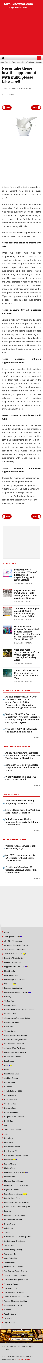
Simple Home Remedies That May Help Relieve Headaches (22, 811)
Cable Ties (8, 1027)
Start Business (9, 1262)
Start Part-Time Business (13, 1267)
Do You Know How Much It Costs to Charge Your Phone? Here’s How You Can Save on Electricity (22, 756)
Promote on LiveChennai (13, 1194)
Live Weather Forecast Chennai (16, 1155)
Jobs (6, 1125)
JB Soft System (23, 1359)
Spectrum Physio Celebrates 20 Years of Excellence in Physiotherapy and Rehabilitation (25, 575)
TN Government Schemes (14, 1292)
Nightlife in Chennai (11, 1190)
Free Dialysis (9, 1061)
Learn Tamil (8, 1160)
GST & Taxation (10, 1104)
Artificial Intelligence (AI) (13, 954)
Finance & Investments (12, 1057)
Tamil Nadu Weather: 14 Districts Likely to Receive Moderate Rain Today (26, 674)
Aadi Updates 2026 (11, 937)
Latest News (9, 1138)
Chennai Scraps (10, 1031)
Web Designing (10, 1314)
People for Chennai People (14, 1215)
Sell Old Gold (9, 1245)
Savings (7, 1232)
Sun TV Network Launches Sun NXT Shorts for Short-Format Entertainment (20, 858)
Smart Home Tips (10, 1254)
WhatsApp (8, 1318)
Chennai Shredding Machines (15, 1040)
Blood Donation (10, 971)
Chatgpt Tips (9, 1001)
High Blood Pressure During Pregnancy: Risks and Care (19, 802)
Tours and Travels (11, 1284)
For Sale (7, 1070)
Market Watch (9, 1168)
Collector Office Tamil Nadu (14, 1048)
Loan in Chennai (10, 1164)
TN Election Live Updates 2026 (16, 1280)
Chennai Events (10, 1005)
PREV (8, 107)
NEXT (35, 107)
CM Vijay (7, 997)
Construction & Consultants (14, 1044)
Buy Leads (8, 984)
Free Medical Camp (11, 1074)
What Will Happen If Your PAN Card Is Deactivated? (20, 778)
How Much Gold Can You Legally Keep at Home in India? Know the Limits (22, 768)
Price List (7, 1211)
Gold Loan (8, 1087)
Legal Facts (8, 1142)
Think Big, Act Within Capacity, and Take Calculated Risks (21, 730)
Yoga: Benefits (9, 1322)
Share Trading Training (13, 1250)
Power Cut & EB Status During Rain (17, 1207)
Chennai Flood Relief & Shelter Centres (19, 1009)
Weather (7, 1310)
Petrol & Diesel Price (12, 1198)
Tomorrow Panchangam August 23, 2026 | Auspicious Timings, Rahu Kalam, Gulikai (26, 612)
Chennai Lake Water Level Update (17, 1018)
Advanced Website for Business (16, 945)
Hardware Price (10, 1108)
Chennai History (10, 1014)
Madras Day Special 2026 (14, 1172)
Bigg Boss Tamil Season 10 (14, 967)
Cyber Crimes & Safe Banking (15, 1035)
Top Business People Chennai (15, 1271)
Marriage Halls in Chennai (14, 1181)
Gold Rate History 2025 (13, 1091)
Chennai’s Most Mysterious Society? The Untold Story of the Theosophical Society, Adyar (26, 655)
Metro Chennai (9, 1177)
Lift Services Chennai (12, 1147)
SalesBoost (8, 1228)
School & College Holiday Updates (17, 1237)
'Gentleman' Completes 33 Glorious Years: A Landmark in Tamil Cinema (21, 870)
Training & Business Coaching (15, 1301)
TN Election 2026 (10, 1288)
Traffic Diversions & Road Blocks (16, 1297)
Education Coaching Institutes (15, 1052)
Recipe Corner (9, 1224)
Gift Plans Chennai (11, 1078)
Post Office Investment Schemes (16, 1202)
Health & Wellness (11, 1112)
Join (6, 1134)
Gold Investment (10, 1082)
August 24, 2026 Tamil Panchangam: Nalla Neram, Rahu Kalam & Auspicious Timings (25, 594)
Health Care (8, 1121)
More (36, 738)
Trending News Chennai (13, 1305)
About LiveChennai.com (13, 941)
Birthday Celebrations (12, 962)
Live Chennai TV (10, 1151)
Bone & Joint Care (11, 975)
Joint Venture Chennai (12, 1130)
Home (6, 932)
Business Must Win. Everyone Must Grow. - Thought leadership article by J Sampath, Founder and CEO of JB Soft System (22, 718)
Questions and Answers (13, 1220)
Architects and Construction (14, 949)
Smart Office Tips (10, 1258)
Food (6, 1065)
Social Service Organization (14, 1241)
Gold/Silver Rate (10, 1100)
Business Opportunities (13, 988)
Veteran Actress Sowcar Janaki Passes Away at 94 (20, 847)
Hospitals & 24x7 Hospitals (14, 1117)
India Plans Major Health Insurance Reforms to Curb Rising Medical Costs (22, 822)
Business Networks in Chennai (16, 992)
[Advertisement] (21, 32)
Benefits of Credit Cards (13, 958)
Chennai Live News (11, 1022)
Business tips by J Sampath (14, 979)
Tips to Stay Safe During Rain (15, 1275)
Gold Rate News (10, 1095)
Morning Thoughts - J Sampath (16, 1185)
